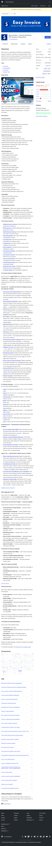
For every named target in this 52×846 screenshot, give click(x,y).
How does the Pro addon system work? (10, 751)
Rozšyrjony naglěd (40, 77)
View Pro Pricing (5, 583)
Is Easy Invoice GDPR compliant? (9, 780)
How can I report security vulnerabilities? (10, 776)
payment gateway (47, 71)
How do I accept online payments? (9, 699)
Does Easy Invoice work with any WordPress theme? (13, 687)
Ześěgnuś (47, 37)
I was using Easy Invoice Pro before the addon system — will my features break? (10, 767)
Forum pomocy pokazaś (41, 116)
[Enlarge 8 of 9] (31, 661)
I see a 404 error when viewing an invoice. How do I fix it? (15, 731)
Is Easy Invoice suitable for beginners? (10, 695)
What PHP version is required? (8, 743)
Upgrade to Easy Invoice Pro (8, 487)
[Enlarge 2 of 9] (9, 661)
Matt (3, 826)
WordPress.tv (30, 820)
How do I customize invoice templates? (10, 719)
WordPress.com (5, 824)
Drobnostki (5, 44)
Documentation (6, 68)
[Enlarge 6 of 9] (20, 668)
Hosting (3, 817)
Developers (29, 817)
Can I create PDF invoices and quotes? (10, 715)
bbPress (3, 828)
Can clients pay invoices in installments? (10, 707)
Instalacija (23, 44)
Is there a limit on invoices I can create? (10, 727)
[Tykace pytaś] (14, 13)
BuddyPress (4, 830)
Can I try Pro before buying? (8, 759)
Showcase (16, 813)
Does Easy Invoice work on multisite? (10, 739)
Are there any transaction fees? (8, 703)
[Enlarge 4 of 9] (20, 655)
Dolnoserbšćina (7, 836)
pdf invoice (44, 73)
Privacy (3, 820)
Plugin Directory (4, 5)
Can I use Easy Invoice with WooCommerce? (11, 691)
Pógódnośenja (14, 44)
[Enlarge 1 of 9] (9, 655)
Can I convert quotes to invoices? (9, 723)
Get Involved (42, 813)
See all (49, 101)
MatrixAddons (14, 39)
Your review (38, 101)
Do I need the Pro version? (7, 747)
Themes (16, 815)
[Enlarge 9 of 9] (31, 667)
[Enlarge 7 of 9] (31, 655)
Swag (41, 820)
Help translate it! (37, 9)
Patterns (16, 820)
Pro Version (6, 70)
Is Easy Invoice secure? (6, 772)
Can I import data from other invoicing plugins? (12, 735)
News (2, 815)
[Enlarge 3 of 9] (9, 667)
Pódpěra (49, 44)
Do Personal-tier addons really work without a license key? (15, 755)
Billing (45, 68)
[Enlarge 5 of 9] (20, 662)
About (2, 813)
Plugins (15, 817)
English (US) (48, 65)
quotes (49, 73)
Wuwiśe (30, 44)
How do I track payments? (7, 711)
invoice (48, 68)
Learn (28, 813)
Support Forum (6, 72)
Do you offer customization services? (10, 788)
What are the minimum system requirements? (11, 683)
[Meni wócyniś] (50, 2)
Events (41, 815)
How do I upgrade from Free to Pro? (9, 763)
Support (28, 815)
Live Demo (5, 66)
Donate (41, 817)
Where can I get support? (7, 784)
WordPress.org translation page (23, 647)
